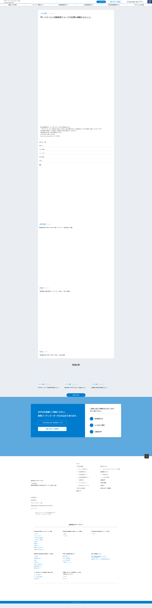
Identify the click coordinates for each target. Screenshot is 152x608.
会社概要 (33, 497)
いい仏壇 (93, 533)
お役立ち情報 (103, 482)
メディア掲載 (41, 149)
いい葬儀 (64, 533)
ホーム (78, 463)
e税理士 (35, 560)
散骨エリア (79, 490)
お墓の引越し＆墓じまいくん (39, 549)
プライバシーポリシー (35, 502)
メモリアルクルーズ (82, 482)
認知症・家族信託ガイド (38, 564)
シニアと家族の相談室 (38, 576)
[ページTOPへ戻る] (146, 456)
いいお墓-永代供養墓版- (38, 537)
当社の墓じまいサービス (83, 485)
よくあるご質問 (105, 477)
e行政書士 (36, 562)
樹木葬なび (36, 541)
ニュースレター (42, 153)
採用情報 (33, 500)
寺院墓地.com (36, 545)
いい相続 (35, 556)
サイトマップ (34, 508)
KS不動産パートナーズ (67, 562)
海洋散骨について (104, 471)
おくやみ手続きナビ (37, 574)
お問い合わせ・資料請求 (52, 428)
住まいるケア (65, 578)
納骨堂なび (36, 543)
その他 (40, 160)
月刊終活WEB (36, 578)
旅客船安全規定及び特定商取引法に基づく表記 (41, 505)
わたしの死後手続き (66, 560)
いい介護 (64, 576)
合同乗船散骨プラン (82, 471)
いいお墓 (35, 533)
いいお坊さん (65, 535)
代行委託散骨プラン (82, 474)
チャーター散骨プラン (83, 469)
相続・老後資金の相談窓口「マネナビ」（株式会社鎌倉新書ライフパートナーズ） (99, 557)
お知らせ (41, 145)
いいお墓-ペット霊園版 (38, 539)
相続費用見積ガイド (37, 558)
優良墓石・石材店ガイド (38, 547)
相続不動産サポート (66, 556)
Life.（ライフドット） (38, 535)
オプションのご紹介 (81, 488)
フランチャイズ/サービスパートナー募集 (111, 469)
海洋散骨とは (105, 474)
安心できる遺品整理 (66, 558)
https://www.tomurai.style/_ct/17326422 (50, 136)
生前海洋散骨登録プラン (83, 477)
